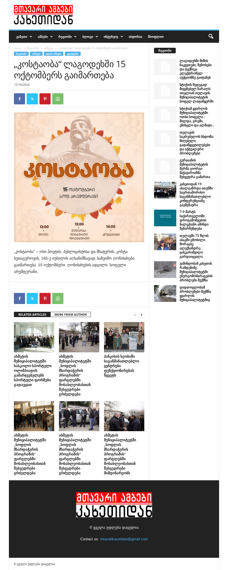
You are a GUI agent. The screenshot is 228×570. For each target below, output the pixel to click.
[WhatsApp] (57, 98)
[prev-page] (135, 315)
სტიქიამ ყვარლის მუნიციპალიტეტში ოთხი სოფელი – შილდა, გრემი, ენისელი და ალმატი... (197, 116)
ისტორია (135, 36)
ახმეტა (48, 48)
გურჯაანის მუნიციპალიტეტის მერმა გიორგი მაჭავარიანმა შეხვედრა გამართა (195, 168)
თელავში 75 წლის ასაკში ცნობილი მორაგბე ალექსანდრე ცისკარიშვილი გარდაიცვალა (194, 246)
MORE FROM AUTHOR (70, 314)
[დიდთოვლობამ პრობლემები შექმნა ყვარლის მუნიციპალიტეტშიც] (165, 293)
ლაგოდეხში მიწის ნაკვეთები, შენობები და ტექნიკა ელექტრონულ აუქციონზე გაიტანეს (196, 69)
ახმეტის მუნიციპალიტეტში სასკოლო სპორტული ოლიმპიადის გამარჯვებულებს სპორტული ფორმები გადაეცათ (33, 370)
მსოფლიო (156, 36)
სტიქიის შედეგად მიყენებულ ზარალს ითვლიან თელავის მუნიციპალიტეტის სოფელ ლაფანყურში (197, 93)
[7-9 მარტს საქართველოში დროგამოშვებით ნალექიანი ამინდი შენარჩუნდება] (165, 218)
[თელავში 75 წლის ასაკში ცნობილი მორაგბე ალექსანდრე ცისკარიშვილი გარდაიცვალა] (165, 241)
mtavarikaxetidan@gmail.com (124, 539)
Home (18, 48)
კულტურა (73, 54)
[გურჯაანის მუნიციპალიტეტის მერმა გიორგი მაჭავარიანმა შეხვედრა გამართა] (165, 166)
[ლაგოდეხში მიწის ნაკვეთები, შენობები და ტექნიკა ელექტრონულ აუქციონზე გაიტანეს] (165, 67)
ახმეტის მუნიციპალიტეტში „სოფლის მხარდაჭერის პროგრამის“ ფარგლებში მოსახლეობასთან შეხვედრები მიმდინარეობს (120, 454)
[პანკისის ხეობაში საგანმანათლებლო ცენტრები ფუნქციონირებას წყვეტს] (124, 337)
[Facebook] (19, 98)
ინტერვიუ (111, 36)
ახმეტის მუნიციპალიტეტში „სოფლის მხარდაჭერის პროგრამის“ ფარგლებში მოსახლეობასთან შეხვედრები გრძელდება (75, 375)
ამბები (43, 36)
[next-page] (141, 315)
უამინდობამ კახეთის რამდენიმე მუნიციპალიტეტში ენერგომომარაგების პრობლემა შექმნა (196, 271)
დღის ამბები (53, 54)
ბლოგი (87, 36)
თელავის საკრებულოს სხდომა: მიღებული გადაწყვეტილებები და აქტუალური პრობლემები (197, 142)
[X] (32, 98)
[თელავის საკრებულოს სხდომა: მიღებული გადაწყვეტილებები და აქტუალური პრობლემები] (165, 138)
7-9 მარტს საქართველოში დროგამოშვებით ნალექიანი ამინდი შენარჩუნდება (194, 220)
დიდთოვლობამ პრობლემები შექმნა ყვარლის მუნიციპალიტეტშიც (195, 293)
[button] (211, 37)
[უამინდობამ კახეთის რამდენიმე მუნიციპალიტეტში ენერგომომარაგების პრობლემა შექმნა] (165, 269)
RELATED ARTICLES (32, 314)
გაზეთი (21, 36)
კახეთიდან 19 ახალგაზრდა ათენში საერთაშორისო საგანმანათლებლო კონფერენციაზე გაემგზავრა (196, 194)
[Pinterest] (45, 98)
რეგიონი (65, 36)
